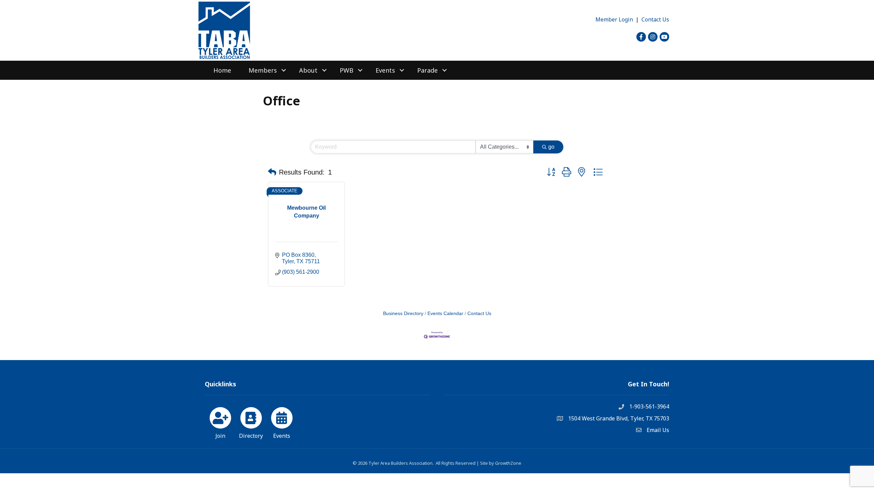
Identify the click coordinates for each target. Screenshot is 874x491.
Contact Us (655, 19)
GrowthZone (508, 463)
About (308, 70)
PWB (346, 70)
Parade (427, 70)
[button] (272, 172)
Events (385, 70)
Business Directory (403, 313)
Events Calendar (445, 313)
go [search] (551, 147)
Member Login (614, 19)
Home (222, 70)
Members (263, 70)
